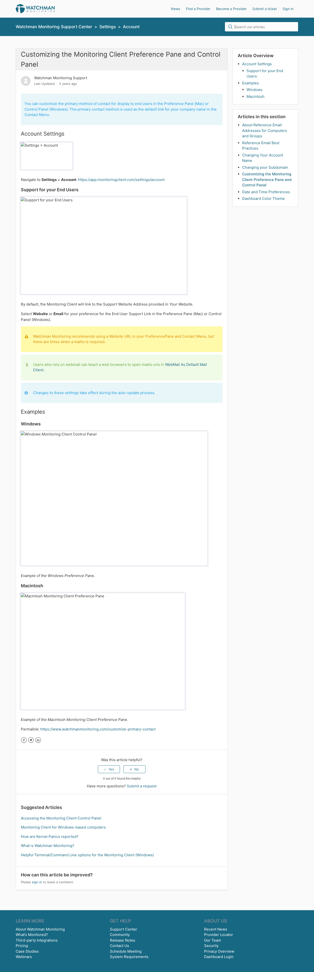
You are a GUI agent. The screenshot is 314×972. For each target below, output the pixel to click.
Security (211, 945)
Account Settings (257, 64)
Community (120, 934)
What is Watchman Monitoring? (47, 845)
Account (131, 26)
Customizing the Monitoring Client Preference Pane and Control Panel (266, 179)
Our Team (212, 940)
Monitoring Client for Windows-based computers (63, 827)
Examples (250, 83)
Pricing (22, 945)
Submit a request (142, 786)
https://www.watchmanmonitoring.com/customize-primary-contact (98, 729)
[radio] (109, 769)
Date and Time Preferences (266, 192)
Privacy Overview (219, 951)
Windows (254, 89)
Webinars (24, 956)
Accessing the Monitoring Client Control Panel (61, 818)
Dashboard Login (219, 956)
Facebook (24, 740)
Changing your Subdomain (265, 167)
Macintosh (255, 96)
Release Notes (122, 940)
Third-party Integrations (37, 940)
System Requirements (129, 956)
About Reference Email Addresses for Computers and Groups (264, 130)
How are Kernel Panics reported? (49, 836)
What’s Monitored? (32, 934)
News (175, 9)
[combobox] (261, 27)
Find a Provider (198, 9)
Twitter (31, 740)
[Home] (35, 8)
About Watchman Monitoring (40, 929)
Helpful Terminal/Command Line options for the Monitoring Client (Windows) (87, 855)
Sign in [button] (288, 9)
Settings (107, 26)
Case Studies (27, 951)
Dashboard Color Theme (263, 198)
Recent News (215, 929)
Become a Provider (231, 9)
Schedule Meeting (126, 951)
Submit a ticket (264, 9)
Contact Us (119, 945)
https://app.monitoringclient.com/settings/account (121, 179)
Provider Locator (218, 934)
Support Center (123, 929)
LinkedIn (38, 740)
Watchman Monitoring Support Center (54, 26)
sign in (37, 882)
